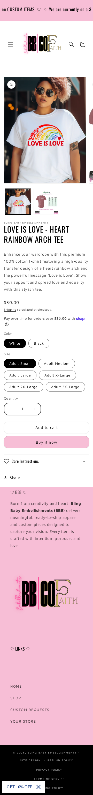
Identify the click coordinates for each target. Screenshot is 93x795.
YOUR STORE (23, 721)
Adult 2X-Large (23, 387)
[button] (10, 44)
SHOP (15, 698)
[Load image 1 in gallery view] (18, 202)
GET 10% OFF (19, 787)
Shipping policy (49, 787)
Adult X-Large (57, 375)
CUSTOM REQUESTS (30, 709)
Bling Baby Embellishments (53, 752)
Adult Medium (56, 363)
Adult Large (20, 375)
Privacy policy (49, 769)
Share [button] (15, 477)
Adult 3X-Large (65, 387)
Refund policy (60, 760)
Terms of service (49, 778)
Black (39, 343)
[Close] (38, 787)
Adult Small (19, 363)
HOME (16, 686)
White (14, 343)
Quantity (11, 398)
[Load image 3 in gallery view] (46, 202)
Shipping (10, 309)
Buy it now (46, 442)
